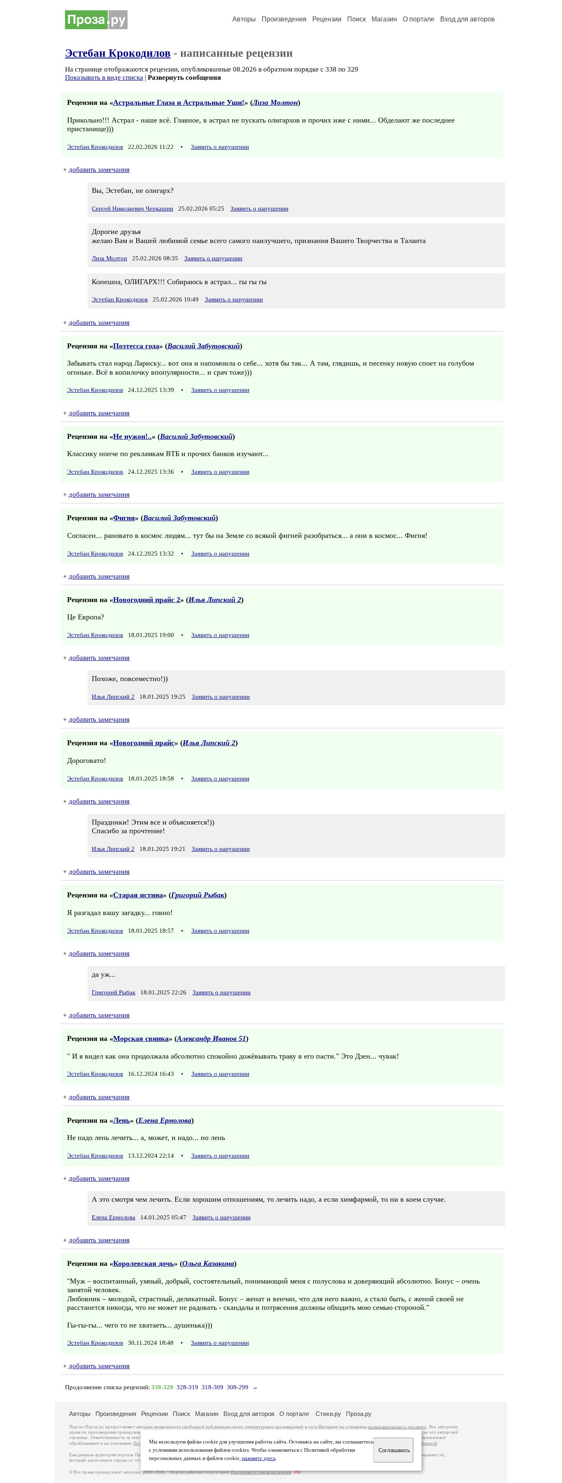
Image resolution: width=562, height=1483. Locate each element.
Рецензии (326, 19)
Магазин (384, 19)
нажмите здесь (259, 1458)
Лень (121, 1120)
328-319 (187, 1387)
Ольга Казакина (208, 1263)
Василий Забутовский (203, 346)
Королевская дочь (143, 1263)
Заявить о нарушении (220, 147)
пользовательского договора (397, 1427)
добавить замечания (99, 170)
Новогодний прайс (143, 743)
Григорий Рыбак (197, 895)
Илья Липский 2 (214, 600)
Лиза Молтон (275, 102)
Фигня (124, 518)
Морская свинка (141, 1038)
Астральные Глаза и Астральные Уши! (178, 102)
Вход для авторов (467, 19)
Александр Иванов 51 (211, 1038)
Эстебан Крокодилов (118, 53)
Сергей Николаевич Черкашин (132, 208)
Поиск (356, 19)
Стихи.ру (328, 1413)
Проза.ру (359, 1413)
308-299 (237, 1387)
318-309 (212, 1387)
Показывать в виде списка (104, 77)
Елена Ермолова (164, 1120)
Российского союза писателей (261, 1472)
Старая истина (138, 895)
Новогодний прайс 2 (146, 600)
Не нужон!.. (132, 436)
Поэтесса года (136, 346)
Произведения (284, 19)
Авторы (244, 19)
